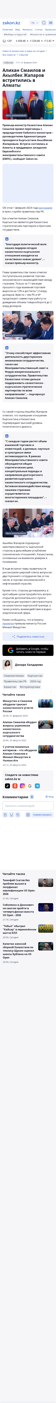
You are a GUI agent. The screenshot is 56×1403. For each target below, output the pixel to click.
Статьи (38, 29)
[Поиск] (44, 23)
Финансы (28, 29)
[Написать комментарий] (28, 805)
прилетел (8, 623)
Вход (51, 796)
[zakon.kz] (11, 22)
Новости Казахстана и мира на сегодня (23, 51)
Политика (7, 29)
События (23, 54)
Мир (17, 29)
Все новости (9, 54)
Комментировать (42, 814)
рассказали (45, 207)
